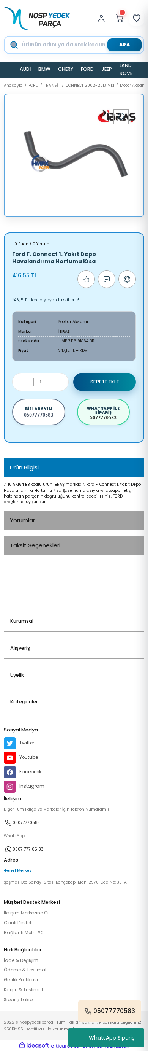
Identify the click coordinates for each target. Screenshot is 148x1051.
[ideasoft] (34, 1045)
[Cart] (119, 18)
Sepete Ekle (104, 381)
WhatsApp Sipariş (111, 1037)
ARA (124, 44)
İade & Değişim (21, 960)
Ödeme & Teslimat (25, 970)
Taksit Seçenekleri (35, 545)
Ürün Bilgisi (24, 467)
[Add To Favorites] (121, 116)
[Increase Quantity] (55, 382)
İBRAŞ (64, 331)
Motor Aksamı (73, 321)
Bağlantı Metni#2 (24, 933)
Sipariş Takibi (19, 1000)
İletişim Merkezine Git (27, 913)
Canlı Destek (18, 923)
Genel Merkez (18, 870)
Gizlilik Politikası (21, 980)
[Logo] (37, 18)
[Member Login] (103, 18)
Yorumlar (22, 520)
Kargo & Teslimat (23, 990)
